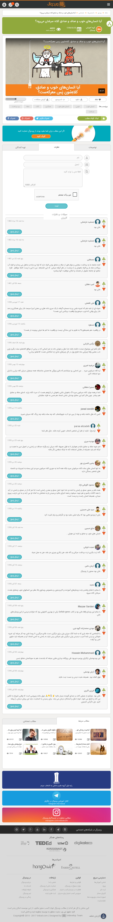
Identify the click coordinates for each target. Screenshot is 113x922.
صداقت (91, 111)
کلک (37, 106)
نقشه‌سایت (102, 900)
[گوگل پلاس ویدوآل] (30, 830)
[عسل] (44, 866)
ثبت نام (103, 889)
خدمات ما (27, 886)
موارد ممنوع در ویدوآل (73, 886)
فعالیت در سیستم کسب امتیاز (70, 889)
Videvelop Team (74, 915)
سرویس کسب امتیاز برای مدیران (69, 893)
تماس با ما (52, 882)
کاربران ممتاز (101, 893)
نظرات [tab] (56, 147)
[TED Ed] (43, 843)
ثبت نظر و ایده (50, 893)
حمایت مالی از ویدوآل (48, 886)
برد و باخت (16, 106)
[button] (4, 4)
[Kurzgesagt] (56, 849)
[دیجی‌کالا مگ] (83, 843)
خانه (106, 13)
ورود (104, 886)
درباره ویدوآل (26, 882)
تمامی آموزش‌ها (100, 882)
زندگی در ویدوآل (25, 897)
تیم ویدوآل (27, 893)
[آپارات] (62, 843)
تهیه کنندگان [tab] (20, 147)
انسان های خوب (63, 106)
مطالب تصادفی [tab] (29, 721)
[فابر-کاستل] (70, 866)
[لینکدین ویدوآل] (44, 830)
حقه (27, 106)
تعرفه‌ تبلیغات (26, 889)
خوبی (78, 106)
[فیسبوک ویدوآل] (51, 830)
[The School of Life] (25, 843)
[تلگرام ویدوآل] (58, 830)
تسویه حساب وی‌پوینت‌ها (96, 897)
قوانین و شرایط (75, 882)
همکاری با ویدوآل (49, 889)
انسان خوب (90, 106)
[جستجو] (17, 4)
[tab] (92, 147)
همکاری (48, 106)
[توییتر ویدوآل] (23, 830)
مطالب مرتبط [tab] (83, 721)
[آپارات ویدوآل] (16, 830)
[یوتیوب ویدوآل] (37, 830)
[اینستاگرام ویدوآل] (65, 830)
